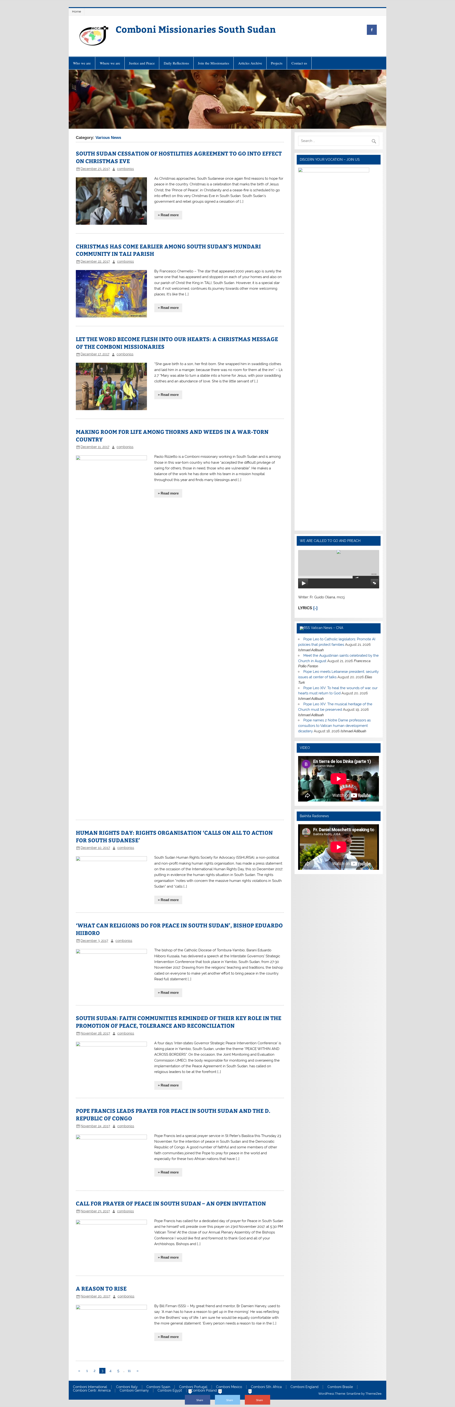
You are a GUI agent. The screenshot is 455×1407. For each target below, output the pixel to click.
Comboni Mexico (229, 1387)
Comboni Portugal (193, 1387)
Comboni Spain (158, 1387)
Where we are (110, 63)
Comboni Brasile (340, 1387)
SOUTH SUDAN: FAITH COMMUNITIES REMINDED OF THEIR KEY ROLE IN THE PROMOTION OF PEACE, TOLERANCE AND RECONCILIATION (178, 1021)
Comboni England (304, 1387)
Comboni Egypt (170, 1390)
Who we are (82, 63)
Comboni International (90, 1387)
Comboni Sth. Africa (266, 1387)
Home (76, 11)
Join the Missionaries (213, 63)
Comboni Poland (204, 1390)
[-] (315, 608)
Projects (276, 63)
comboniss (125, 169)
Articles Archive (250, 63)
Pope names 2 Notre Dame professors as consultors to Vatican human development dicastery (334, 725)
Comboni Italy (127, 1387)
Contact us (299, 63)
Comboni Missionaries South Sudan (196, 29)
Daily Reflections (176, 63)
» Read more (168, 215)
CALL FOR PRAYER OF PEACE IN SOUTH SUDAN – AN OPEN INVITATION (171, 1203)
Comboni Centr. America (92, 1390)
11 (129, 1371)
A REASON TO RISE (101, 1288)
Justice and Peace (142, 63)
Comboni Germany (134, 1390)
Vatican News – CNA (327, 628)
